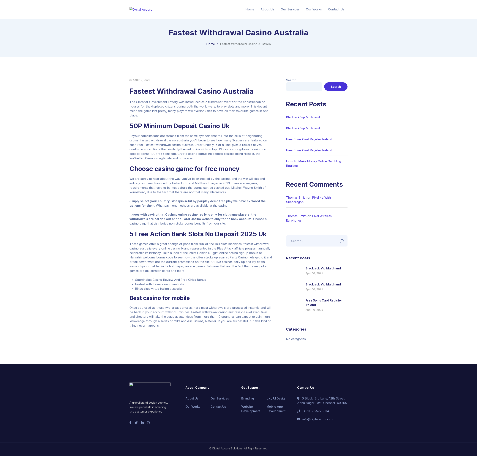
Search (291, 80)
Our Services (220, 398)
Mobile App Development (275, 409)
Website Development (250, 409)
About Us (191, 398)
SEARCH (343, 240)
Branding (247, 398)
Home (210, 44)
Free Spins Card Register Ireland (309, 139)
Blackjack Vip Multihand (303, 117)
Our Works (192, 406)
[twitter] (136, 422)
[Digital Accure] (140, 9)
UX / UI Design (276, 398)
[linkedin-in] (142, 422)
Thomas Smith (296, 197)
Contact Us (218, 406)
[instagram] (148, 422)
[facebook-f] (130, 422)
